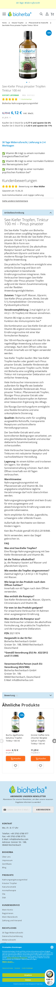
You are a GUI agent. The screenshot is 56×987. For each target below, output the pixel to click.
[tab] (28, 213)
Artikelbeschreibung (14, 212)
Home (4, 23)
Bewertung (10, 695)
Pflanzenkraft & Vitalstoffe (38, 23)
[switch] (49, 982)
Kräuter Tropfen (18, 23)
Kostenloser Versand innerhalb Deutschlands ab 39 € (28, 4)
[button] (26, 82)
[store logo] (19, 14)
